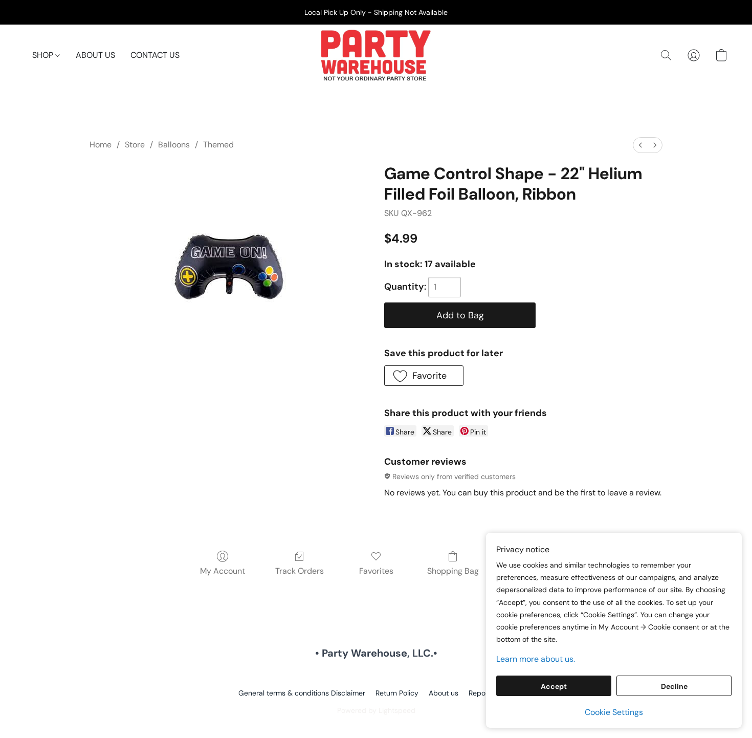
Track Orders (299, 571)
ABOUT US (95, 55)
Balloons (174, 144)
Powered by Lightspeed (376, 710)
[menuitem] (640, 145)
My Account (222, 571)
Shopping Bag (453, 571)
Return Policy (396, 693)
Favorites (376, 571)
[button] (376, 55)
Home (101, 144)
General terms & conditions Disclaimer (301, 693)
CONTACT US (155, 55)
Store (135, 144)
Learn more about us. (535, 659)
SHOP (43, 55)
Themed (218, 144)
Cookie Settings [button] (614, 712)
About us (443, 693)
